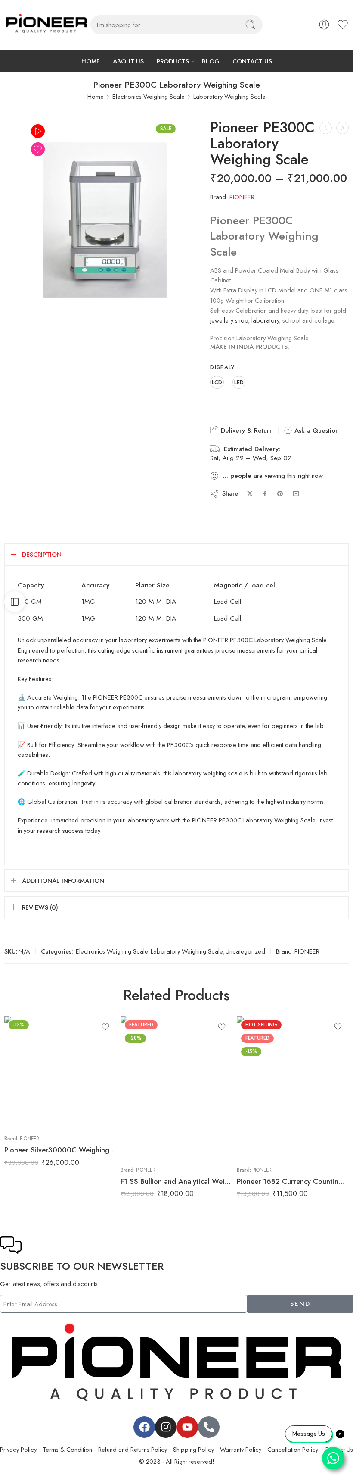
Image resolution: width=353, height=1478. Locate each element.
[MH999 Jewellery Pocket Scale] (325, 128)
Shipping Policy (193, 1449)
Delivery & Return (246, 430)
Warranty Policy (240, 1449)
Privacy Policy (18, 1449)
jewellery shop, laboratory (244, 320)
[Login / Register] (324, 25)
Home (95, 96)
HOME (90, 61)
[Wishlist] (38, 149)
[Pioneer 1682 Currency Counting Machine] (342, 128)
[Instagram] (165, 1427)
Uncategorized (245, 951)
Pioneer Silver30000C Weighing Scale (60, 1150)
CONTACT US (252, 61)
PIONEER (241, 196)
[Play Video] (38, 131)
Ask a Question (315, 430)
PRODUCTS (173, 61)
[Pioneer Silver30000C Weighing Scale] (60, 1072)
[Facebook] (144, 1427)
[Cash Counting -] (46, 25)
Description (42, 554)
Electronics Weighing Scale (148, 96)
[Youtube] (187, 1427)
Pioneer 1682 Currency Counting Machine (293, 1181)
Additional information (63, 880)
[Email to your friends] (296, 493)
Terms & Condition (67, 1449)
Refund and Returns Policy (132, 1449)
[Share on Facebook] (265, 493)
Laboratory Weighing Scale (229, 96)
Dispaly (222, 367)
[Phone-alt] (209, 1427)
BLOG (211, 61)
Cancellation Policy (292, 1449)
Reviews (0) (40, 907)
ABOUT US (128, 61)
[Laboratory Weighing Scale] (103, 218)
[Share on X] (250, 493)
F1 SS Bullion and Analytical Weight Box (176, 1181)
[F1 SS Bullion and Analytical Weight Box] (176, 1087)
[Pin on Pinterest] (280, 493)
